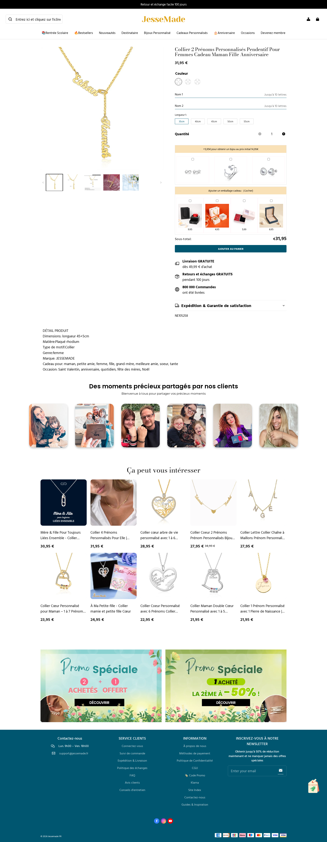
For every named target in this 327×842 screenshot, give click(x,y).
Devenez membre (273, 32)
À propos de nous (194, 746)
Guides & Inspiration (194, 804)
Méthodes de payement (194, 753)
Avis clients (132, 782)
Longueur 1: (181, 115)
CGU (195, 768)
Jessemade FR (55, 836)
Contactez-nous (194, 797)
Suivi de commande (132, 753)
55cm (247, 121)
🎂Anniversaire (224, 32)
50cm (230, 121)
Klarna (195, 782)
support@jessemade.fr (73, 753)
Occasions (248, 32)
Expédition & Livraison (132, 760)
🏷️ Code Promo (195, 775)
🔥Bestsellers (83, 32)
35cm (182, 121)
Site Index (194, 790)
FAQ (132, 775)
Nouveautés (107, 32)
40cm (198, 121)
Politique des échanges (132, 768)
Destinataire (129, 32)
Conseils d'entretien (132, 790)
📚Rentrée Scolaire (55, 32)
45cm (214, 121)
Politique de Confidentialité (195, 760)
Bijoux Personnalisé (157, 32)
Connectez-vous (132, 746)
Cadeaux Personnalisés (192, 32)
